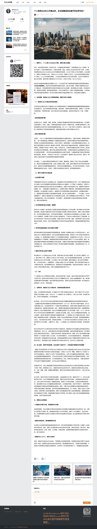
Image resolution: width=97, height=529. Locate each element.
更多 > (25, 50)
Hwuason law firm (8, 511)
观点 (28, 2)
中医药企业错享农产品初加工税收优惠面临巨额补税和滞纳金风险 (20, 46)
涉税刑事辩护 (54, 513)
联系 (45, 2)
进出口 (49, 522)
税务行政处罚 (50, 516)
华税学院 (26, 511)
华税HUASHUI (18, 511)
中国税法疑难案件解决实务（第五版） (17, 104)
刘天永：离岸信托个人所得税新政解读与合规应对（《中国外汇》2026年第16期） (20, 39)
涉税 (50, 513)
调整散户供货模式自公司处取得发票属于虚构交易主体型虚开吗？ (41, 479)
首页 (17, 2)
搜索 (83, 2)
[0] (35, 459)
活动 (34, 2)
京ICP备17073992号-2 (23, 527)
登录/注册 (90, 2)
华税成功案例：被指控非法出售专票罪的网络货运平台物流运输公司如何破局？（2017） (20, 33)
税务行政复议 (58, 516)
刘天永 (14, 10)
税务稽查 (58, 513)
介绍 (23, 2)
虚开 (49, 519)
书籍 (40, 2)
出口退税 (45, 513)
